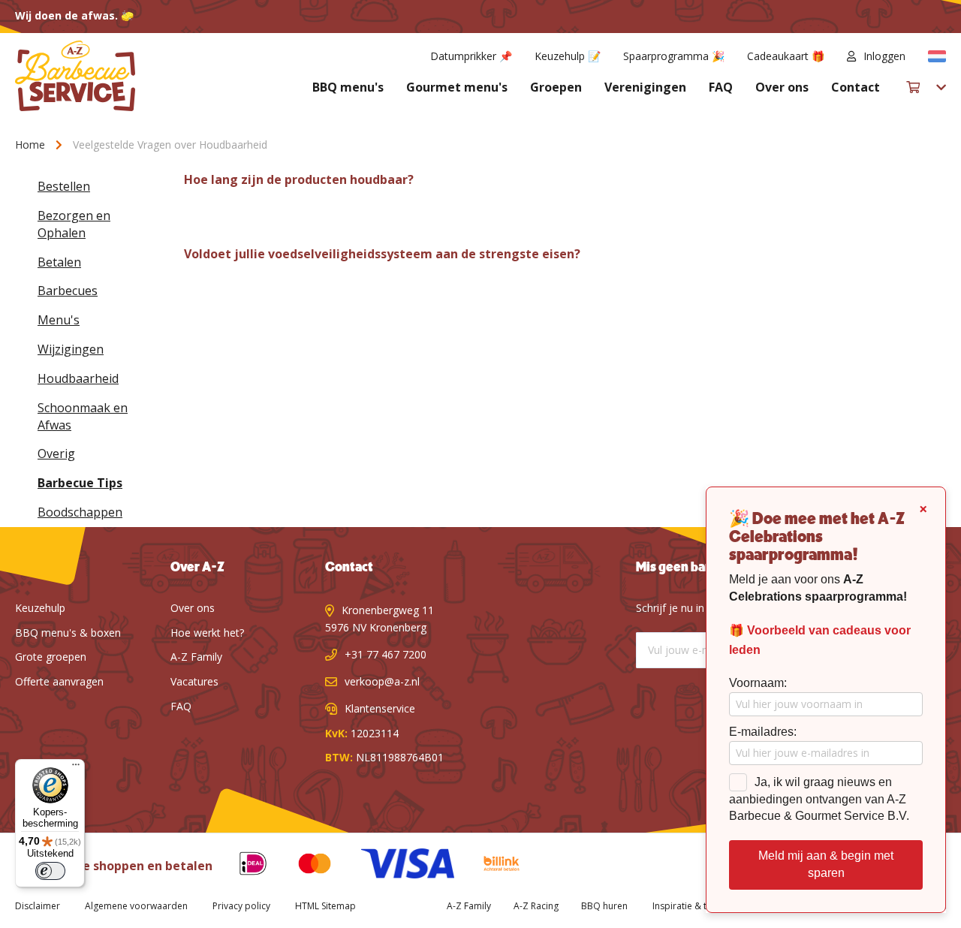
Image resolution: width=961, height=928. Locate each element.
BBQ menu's (348, 87)
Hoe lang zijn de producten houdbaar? (299, 180)
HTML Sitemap (325, 905)
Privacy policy (241, 905)
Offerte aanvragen (59, 681)
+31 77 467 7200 (385, 654)
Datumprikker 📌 (471, 56)
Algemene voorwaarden (136, 905)
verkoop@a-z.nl (382, 681)
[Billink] (490, 866)
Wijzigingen (71, 349)
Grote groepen (50, 656)
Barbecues (68, 290)
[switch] (50, 871)
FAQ (721, 87)
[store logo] (75, 76)
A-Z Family (196, 656)
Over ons (782, 87)
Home (31, 144)
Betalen (59, 262)
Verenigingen (645, 87)
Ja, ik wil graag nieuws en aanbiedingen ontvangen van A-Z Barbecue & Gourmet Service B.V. (819, 799)
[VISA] (396, 866)
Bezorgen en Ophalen (74, 224)
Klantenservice (380, 708)
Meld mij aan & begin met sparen (825, 864)
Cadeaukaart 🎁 (785, 56)
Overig (56, 453)
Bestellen (64, 186)
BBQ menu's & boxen (68, 632)
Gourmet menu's (457, 87)
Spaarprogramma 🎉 (674, 56)
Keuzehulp (40, 608)
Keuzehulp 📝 (568, 56)
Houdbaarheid (78, 378)
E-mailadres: (763, 731)
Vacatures (194, 681)
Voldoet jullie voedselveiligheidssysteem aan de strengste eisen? (382, 254)
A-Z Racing (536, 905)
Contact (855, 87)
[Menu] (76, 768)
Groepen (556, 87)
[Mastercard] (303, 866)
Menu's (59, 320)
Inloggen (884, 56)
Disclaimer (37, 905)
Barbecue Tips (80, 483)
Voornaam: (758, 682)
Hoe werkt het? (207, 632)
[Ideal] (241, 866)
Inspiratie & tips (685, 905)
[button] (937, 56)
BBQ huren (604, 905)
